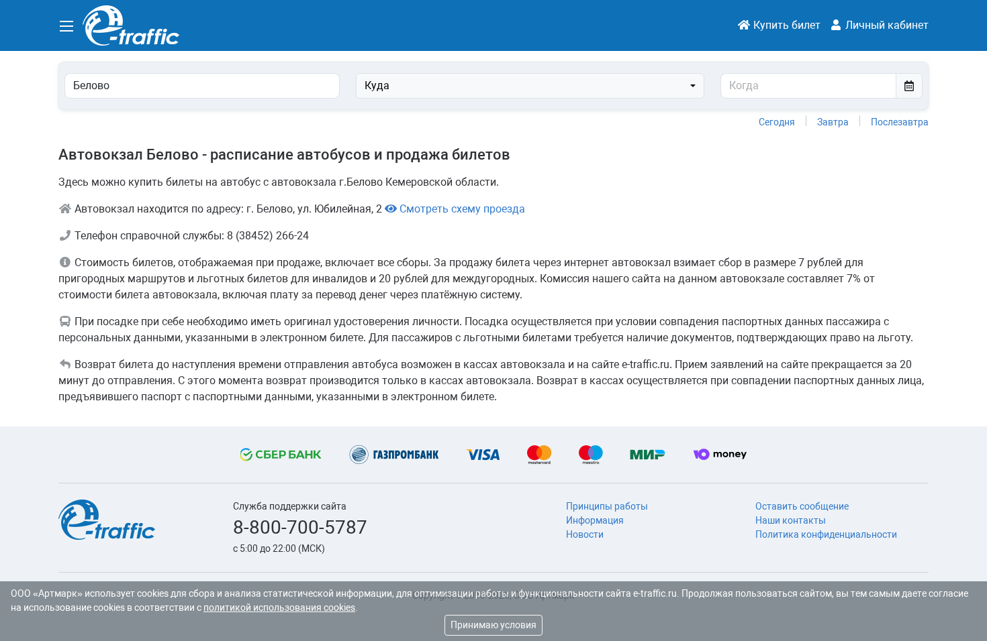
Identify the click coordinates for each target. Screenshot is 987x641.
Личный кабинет (886, 25)
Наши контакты (790, 520)
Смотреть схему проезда (461, 208)
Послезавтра (900, 122)
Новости (585, 534)
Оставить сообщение (802, 506)
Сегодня (777, 122)
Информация (595, 520)
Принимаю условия (493, 625)
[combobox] (530, 86)
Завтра (833, 122)
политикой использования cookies (279, 607)
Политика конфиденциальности (826, 534)
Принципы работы (607, 506)
